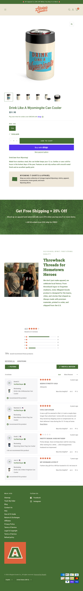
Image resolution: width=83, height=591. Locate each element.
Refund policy (9, 537)
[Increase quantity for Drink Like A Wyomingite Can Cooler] (16, 140)
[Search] (69, 9)
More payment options (41, 152)
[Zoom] (71, 24)
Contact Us (8, 508)
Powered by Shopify (40, 574)
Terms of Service (10, 527)
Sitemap (7, 498)
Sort (59, 374)
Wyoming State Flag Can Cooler (24, 446)
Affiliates (7, 521)
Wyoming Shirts (25, 183)
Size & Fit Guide (10, 514)
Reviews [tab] (10, 361)
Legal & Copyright (10, 531)
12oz (12, 128)
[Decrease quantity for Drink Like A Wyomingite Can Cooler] (10, 140)
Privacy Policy (9, 524)
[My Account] (73, 9)
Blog (6, 504)
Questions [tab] (21, 361)
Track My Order (9, 501)
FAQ (5, 511)
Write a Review (69, 367)
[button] (41, 337)
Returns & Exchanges (12, 517)
